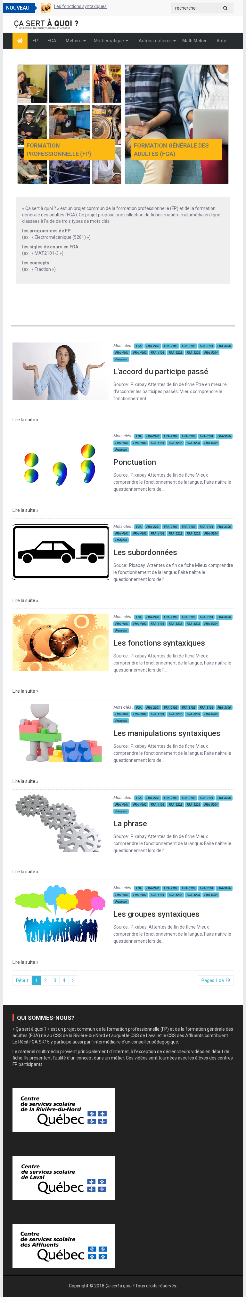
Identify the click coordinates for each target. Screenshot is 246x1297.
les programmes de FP (46, 230)
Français (121, 359)
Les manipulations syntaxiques (85, 6)
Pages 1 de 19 (215, 980)
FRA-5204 (210, 352)
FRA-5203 (193, 352)
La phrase (130, 823)
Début (22, 980)
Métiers (74, 40)
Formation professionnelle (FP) (59, 149)
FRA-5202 (175, 352)
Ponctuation (134, 462)
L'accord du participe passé (160, 371)
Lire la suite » (25, 419)
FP (35, 40)
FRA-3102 (188, 346)
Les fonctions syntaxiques (159, 643)
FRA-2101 (153, 346)
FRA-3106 (224, 346)
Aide (221, 40)
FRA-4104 (157, 352)
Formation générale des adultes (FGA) (171, 149)
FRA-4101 (121, 352)
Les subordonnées (145, 552)
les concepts (35, 262)
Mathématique (109, 40)
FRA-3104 (206, 346)
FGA (51, 40)
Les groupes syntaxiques (156, 914)
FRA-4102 (139, 352)
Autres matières (156, 40)
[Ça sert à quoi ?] (20, 41)
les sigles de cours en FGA (50, 246)
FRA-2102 (170, 346)
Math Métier (194, 40)
